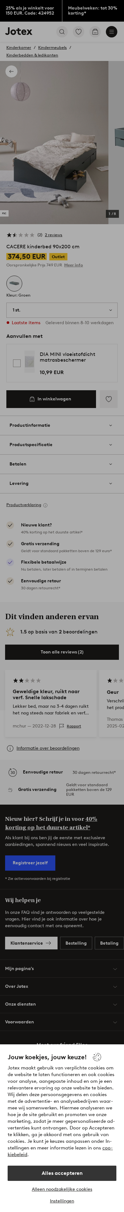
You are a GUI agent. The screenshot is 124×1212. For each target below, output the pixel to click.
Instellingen (62, 1201)
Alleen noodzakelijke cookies (62, 1189)
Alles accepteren (62, 1173)
